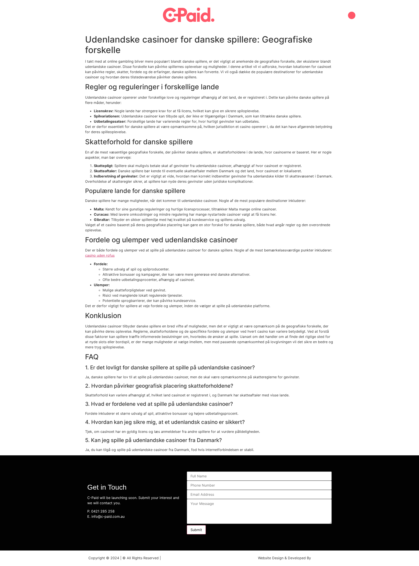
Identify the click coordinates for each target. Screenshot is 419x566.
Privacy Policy (173, 558)
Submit (196, 530)
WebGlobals (322, 558)
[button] (351, 15)
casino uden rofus (100, 255)
